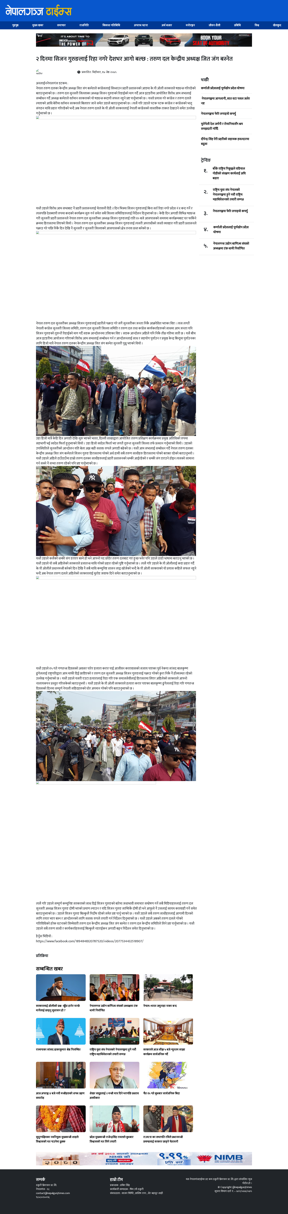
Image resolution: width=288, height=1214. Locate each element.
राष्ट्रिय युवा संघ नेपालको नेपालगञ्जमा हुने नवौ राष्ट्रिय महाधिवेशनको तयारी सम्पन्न (228, 194)
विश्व (257, 25)
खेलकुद (277, 25)
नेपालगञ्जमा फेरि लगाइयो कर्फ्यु (218, 113)
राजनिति (84, 25)
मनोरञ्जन (190, 25)
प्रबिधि (237, 25)
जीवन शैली (214, 25)
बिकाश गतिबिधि (111, 25)
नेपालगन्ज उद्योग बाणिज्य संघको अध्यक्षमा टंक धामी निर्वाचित (231, 246)
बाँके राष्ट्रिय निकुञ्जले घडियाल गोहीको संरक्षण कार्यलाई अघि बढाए (229, 173)
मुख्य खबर (37, 25)
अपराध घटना (141, 25)
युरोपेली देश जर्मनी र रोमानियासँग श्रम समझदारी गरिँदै (222, 126)
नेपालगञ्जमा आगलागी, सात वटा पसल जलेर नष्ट (225, 101)
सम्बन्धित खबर (49, 969)
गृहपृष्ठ (15, 25)
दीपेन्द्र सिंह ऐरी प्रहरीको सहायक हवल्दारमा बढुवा (225, 141)
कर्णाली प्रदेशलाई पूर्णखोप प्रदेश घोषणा (222, 88)
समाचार (61, 25)
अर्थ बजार (167, 25)
